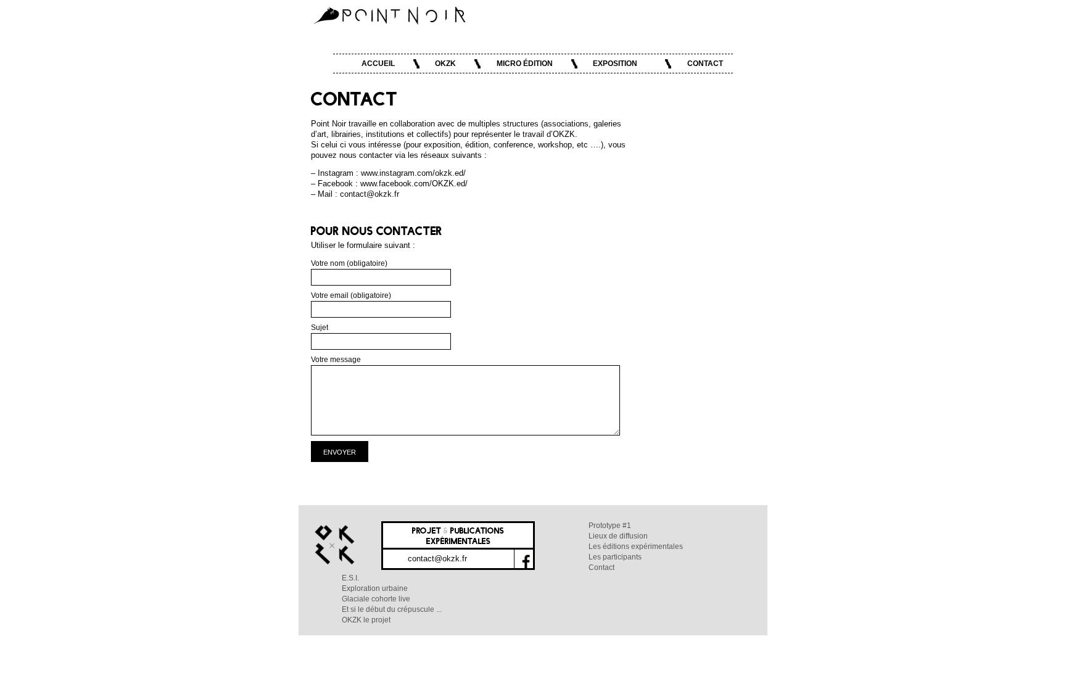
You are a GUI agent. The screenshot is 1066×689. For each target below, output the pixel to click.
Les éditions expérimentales (636, 546)
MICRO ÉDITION (525, 63)
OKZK (445, 63)
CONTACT (705, 63)
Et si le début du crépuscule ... (392, 609)
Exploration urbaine (375, 588)
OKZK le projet (366, 620)
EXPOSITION (615, 63)
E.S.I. (350, 578)
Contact (601, 567)
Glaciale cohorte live (376, 599)
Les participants (615, 557)
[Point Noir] (390, 14)
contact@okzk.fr (437, 558)
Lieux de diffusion (618, 536)
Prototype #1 (610, 525)
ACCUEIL (378, 63)
